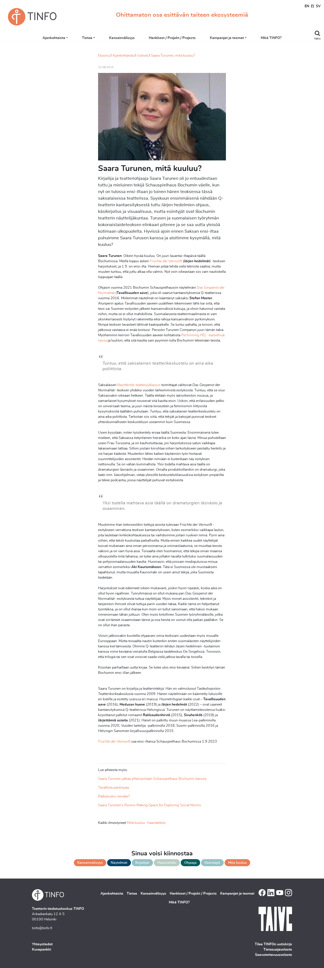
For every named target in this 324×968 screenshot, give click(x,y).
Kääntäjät (212, 862)
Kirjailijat (142, 862)
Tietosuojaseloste (277, 949)
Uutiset (142, 55)
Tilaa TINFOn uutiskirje (273, 944)
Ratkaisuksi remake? (114, 796)
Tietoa (87, 38)
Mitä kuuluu (237, 862)
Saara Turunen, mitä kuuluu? (173, 55)
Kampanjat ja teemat (227, 38)
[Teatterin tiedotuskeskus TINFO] (32, 17)
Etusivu (104, 55)
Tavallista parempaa (113, 787)
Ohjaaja (190, 862)
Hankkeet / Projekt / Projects (172, 38)
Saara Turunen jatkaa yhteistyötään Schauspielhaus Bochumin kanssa (152, 778)
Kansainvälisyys (122, 38)
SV (318, 6)
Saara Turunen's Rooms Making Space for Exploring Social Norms (149, 805)
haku (317, 38)
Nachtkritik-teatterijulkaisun (138, 385)
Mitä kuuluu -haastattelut (146, 823)
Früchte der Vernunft (165, 261)
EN (307, 6)
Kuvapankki (41, 949)
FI (312, 6)
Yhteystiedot (42, 944)
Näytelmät (119, 862)
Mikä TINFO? (271, 38)
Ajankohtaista (54, 38)
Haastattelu (166, 862)
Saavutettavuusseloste (273, 955)
